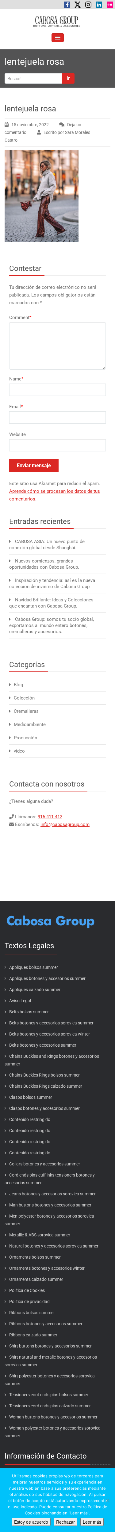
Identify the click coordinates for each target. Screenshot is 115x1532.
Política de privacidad (29, 1301)
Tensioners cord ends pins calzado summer (50, 1405)
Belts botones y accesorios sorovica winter (49, 1034)
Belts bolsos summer (29, 1011)
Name (16, 379)
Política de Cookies (27, 1290)
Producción (25, 738)
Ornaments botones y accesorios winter (47, 1268)
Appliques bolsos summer (33, 967)
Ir (68, 78)
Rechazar (65, 1522)
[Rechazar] (107, 1500)
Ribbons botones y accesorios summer (45, 1323)
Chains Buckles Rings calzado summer (45, 1086)
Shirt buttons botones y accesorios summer (50, 1345)
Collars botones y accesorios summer (44, 1163)
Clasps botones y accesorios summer (44, 1108)
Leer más (92, 1522)
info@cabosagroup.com (65, 824)
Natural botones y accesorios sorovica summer (53, 1245)
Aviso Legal (20, 1000)
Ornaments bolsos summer (35, 1257)
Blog (18, 684)
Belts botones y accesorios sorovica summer (51, 1022)
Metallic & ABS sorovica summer (39, 1234)
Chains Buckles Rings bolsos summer (44, 1075)
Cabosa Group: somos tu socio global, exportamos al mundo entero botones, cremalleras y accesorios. (51, 625)
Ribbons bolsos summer (32, 1312)
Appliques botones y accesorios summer (47, 978)
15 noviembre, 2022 (30, 124)
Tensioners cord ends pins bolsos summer (48, 1394)
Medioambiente (30, 724)
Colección (24, 698)
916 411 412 (50, 817)
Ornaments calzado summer (36, 1279)
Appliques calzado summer (34, 989)
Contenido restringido (29, 1119)
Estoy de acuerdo (31, 1522)
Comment (20, 317)
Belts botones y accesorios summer (42, 1045)
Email (16, 406)
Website (17, 434)
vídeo (19, 751)
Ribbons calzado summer (33, 1334)
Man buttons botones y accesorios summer (50, 1204)
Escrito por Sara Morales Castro (47, 136)
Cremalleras (26, 711)
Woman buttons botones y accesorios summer (53, 1416)
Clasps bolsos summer (30, 1097)
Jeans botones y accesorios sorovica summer (52, 1193)
